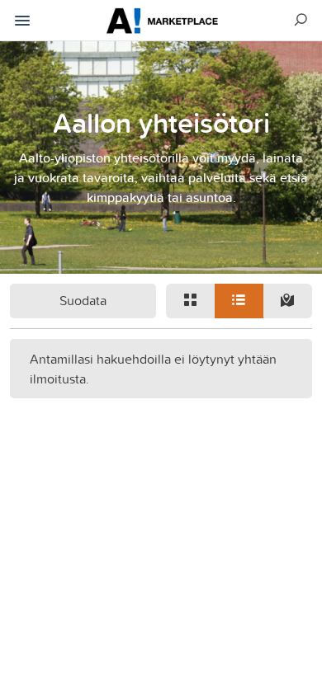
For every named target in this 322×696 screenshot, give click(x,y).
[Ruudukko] (190, 301)
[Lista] (239, 301)
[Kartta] (287, 301)
